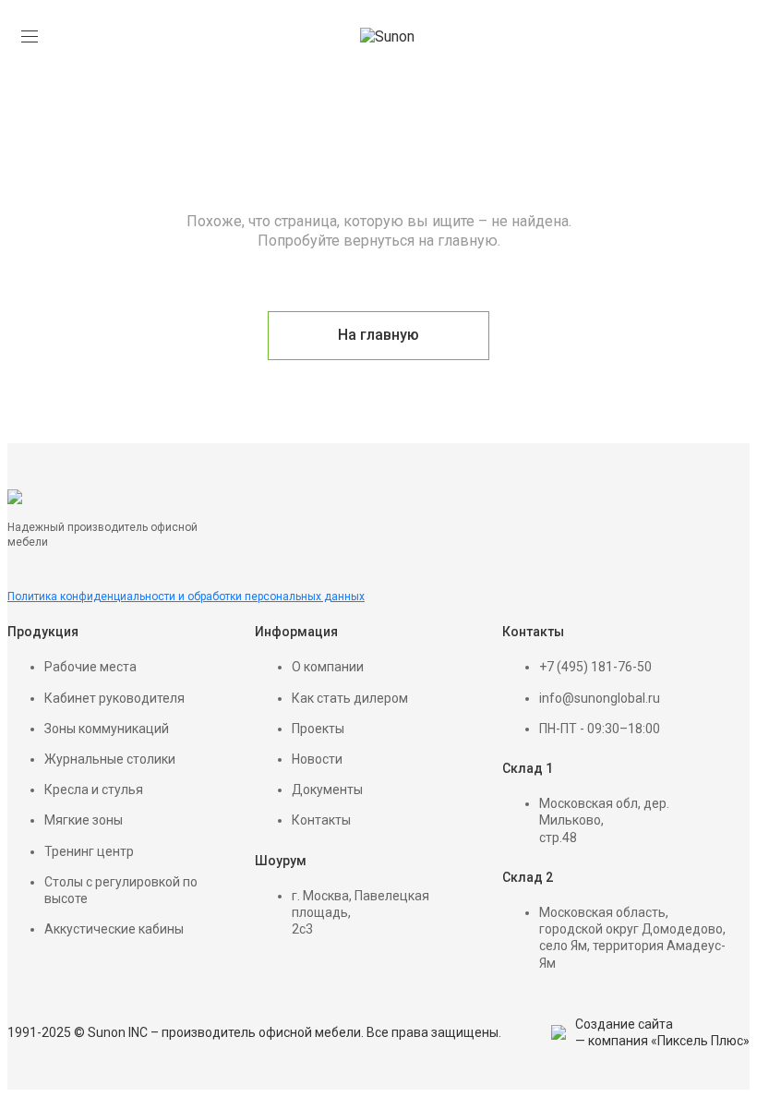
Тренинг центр (89, 851)
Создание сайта (624, 1024)
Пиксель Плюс (700, 1040)
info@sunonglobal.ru (599, 698)
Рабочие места (90, 666)
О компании (328, 666)
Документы (327, 789)
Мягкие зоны (83, 820)
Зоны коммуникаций (106, 728)
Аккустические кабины (114, 929)
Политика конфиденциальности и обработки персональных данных (186, 596)
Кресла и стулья (93, 789)
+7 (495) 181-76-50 (595, 666)
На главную (378, 335)
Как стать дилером (350, 698)
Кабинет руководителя (114, 698)
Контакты (321, 820)
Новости (317, 759)
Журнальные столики (109, 759)
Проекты (318, 728)
